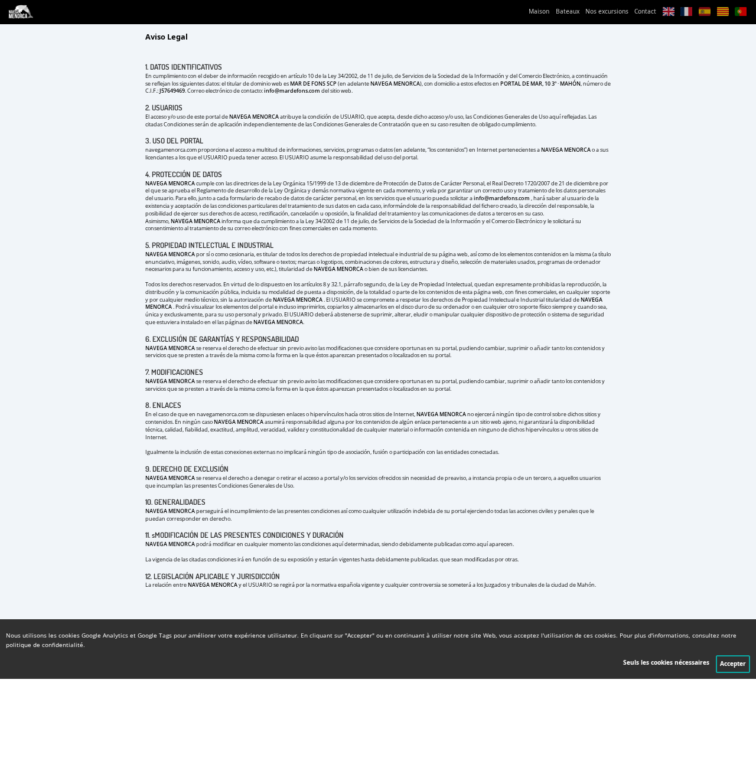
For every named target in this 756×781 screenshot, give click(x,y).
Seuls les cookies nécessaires (666, 663)
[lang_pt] (741, 12)
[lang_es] (705, 12)
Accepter (733, 664)
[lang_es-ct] (722, 12)
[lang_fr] (686, 12)
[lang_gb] (668, 12)
